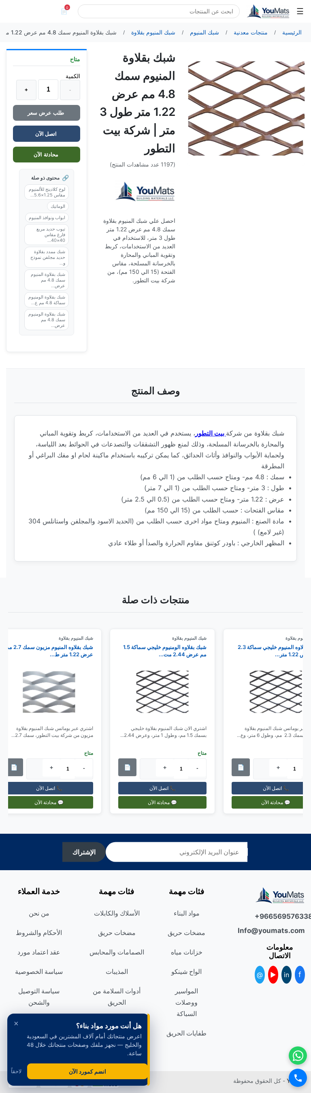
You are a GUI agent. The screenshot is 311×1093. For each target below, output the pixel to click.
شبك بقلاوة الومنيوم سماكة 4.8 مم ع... (46, 299)
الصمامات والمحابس (116, 952)
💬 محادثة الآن (166, 802)
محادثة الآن (47, 155)
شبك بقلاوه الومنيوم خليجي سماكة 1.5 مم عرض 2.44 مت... (169, 651)
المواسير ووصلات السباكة (186, 1002)
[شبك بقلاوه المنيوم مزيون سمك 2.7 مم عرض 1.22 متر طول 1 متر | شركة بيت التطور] (53, 691)
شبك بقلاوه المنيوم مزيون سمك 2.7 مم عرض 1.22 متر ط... (54, 651)
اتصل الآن (46, 133)
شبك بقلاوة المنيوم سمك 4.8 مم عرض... (48, 279)
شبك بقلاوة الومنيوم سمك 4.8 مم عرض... (46, 319)
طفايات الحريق (186, 1033)
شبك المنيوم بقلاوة (194, 638)
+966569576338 (280, 916)
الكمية (73, 76)
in (286, 975)
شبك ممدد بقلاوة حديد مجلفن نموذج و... (47, 257)
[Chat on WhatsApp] (298, 1055)
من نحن (39, 913)
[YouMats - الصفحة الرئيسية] (145, 191)
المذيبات (117, 971)
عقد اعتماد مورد (38, 952)
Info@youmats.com (280, 930)
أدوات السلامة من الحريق (117, 996)
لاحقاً (16, 1071)
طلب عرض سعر (47, 113)
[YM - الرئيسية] (268, 11)
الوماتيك (58, 206)
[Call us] (298, 1078)
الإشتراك (84, 852)
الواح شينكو (186, 971)
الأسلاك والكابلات (117, 913)
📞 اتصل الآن (166, 788)
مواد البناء (187, 913)
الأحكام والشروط (39, 933)
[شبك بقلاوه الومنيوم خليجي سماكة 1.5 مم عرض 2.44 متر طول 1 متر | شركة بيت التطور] (166, 691)
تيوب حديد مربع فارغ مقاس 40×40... (50, 234)
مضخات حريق (186, 933)
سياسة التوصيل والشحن (39, 996)
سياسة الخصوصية (39, 971)
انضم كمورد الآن (87, 1071)
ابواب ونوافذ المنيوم (47, 217)
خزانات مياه (186, 952)
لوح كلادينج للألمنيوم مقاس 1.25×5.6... (47, 192)
